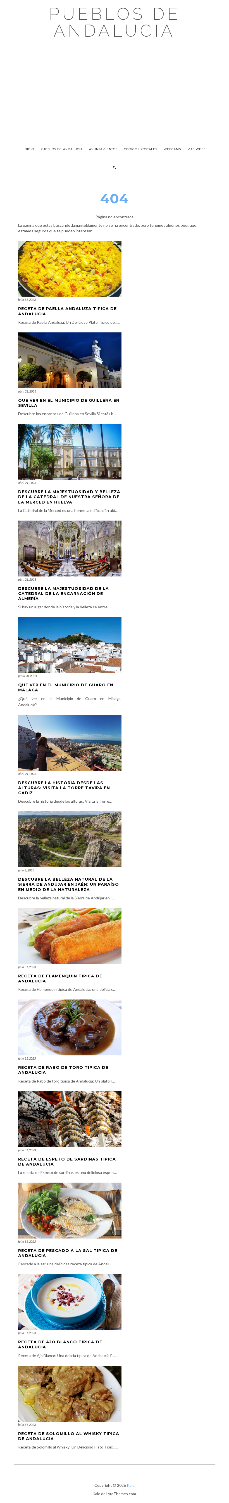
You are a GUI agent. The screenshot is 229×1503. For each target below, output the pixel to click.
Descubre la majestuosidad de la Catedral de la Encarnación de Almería (63, 593)
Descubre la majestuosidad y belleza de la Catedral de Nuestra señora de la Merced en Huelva (69, 496)
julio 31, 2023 (27, 299)
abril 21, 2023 (27, 391)
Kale (131, 1485)
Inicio (28, 149)
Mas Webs (196, 149)
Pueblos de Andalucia (114, 22)
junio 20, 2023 (27, 676)
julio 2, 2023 (26, 870)
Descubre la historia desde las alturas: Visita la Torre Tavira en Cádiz (64, 787)
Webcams (172, 149)
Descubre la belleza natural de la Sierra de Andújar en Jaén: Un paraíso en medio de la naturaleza (68, 884)
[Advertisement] (114, 89)
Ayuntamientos (103, 149)
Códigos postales (140, 149)
